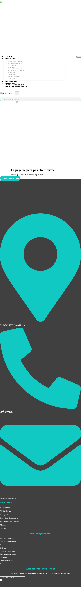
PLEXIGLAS (11, 78)
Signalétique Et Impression (16, 87)
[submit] (1, 580)
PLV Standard (10, 58)
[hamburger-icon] (78, 57)
